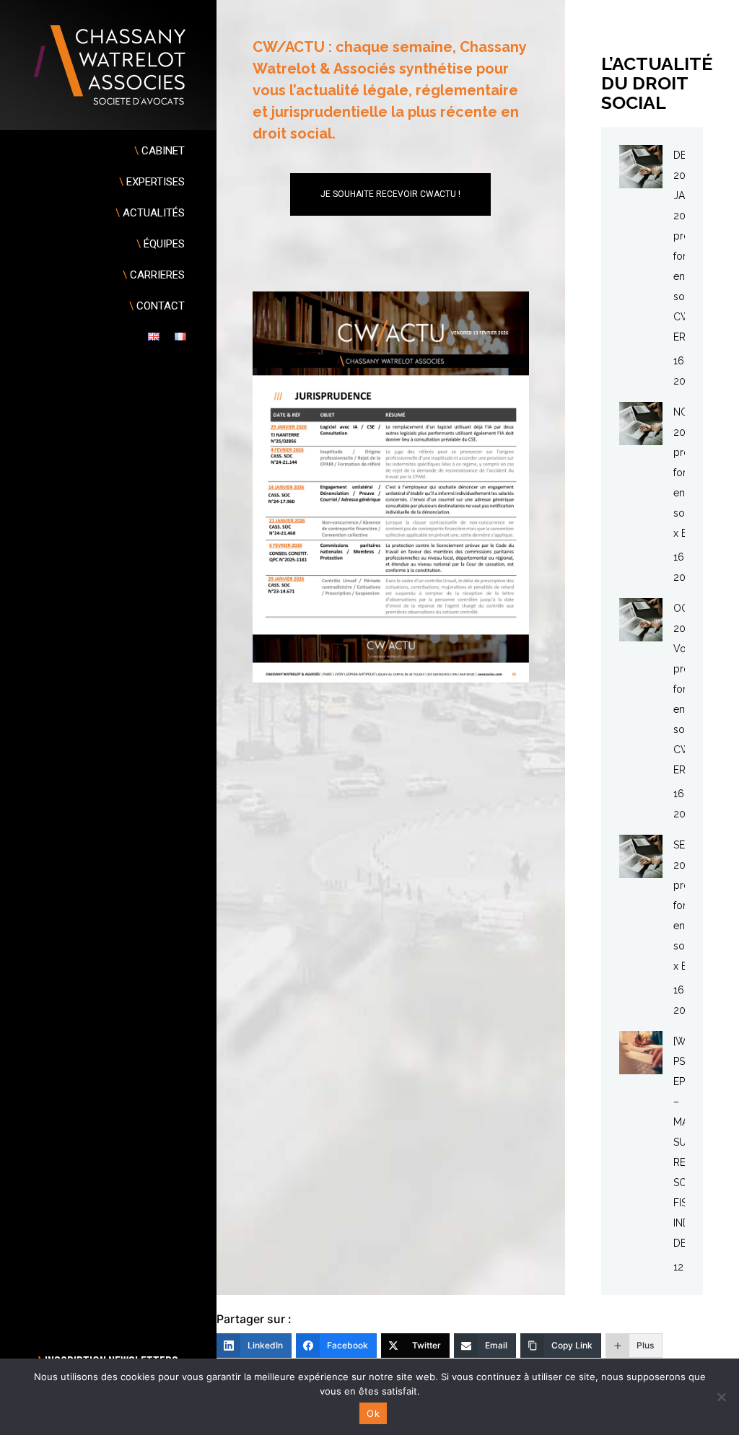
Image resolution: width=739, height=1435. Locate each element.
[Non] (721, 1397)
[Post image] (641, 166)
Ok (373, 1413)
